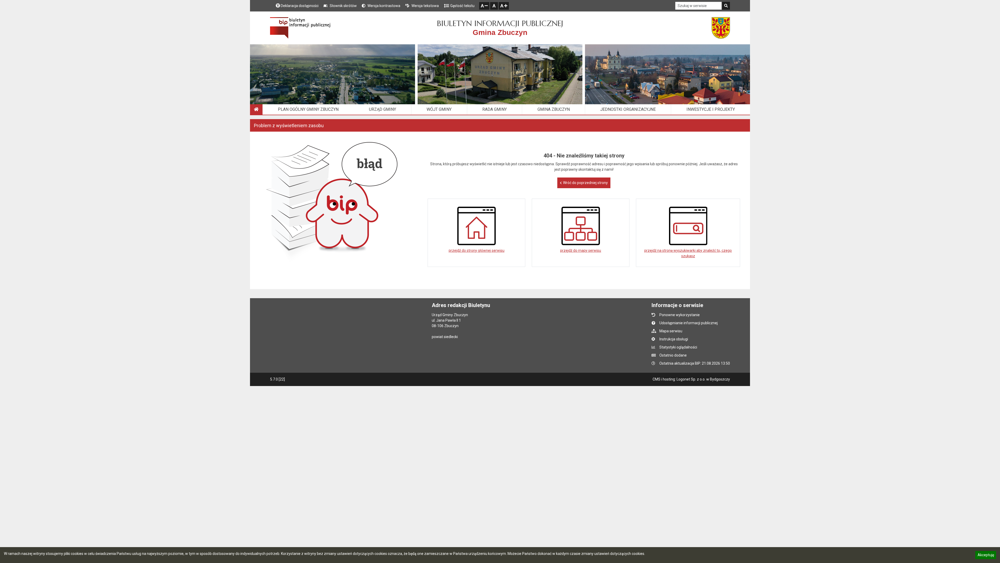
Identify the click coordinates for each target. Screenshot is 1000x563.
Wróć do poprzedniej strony (585, 183)
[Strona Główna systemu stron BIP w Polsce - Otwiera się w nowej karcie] (300, 28)
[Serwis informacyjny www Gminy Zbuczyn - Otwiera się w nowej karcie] (721, 28)
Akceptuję (985, 556)
